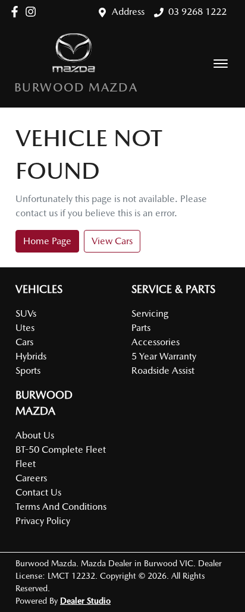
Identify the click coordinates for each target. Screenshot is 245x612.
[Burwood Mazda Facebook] (17, 11)
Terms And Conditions (60, 506)
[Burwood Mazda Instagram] (33, 11)
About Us (34, 435)
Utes (24, 327)
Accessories (155, 342)
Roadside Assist (162, 370)
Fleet (25, 463)
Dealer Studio (85, 600)
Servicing (149, 313)
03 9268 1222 (197, 11)
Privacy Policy (42, 520)
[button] (220, 63)
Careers (31, 478)
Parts (140, 327)
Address (128, 11)
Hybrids (30, 356)
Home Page (47, 241)
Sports (27, 370)
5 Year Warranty (163, 356)
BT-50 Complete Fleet (60, 449)
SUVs (25, 313)
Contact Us (38, 492)
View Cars (112, 241)
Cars (24, 342)
